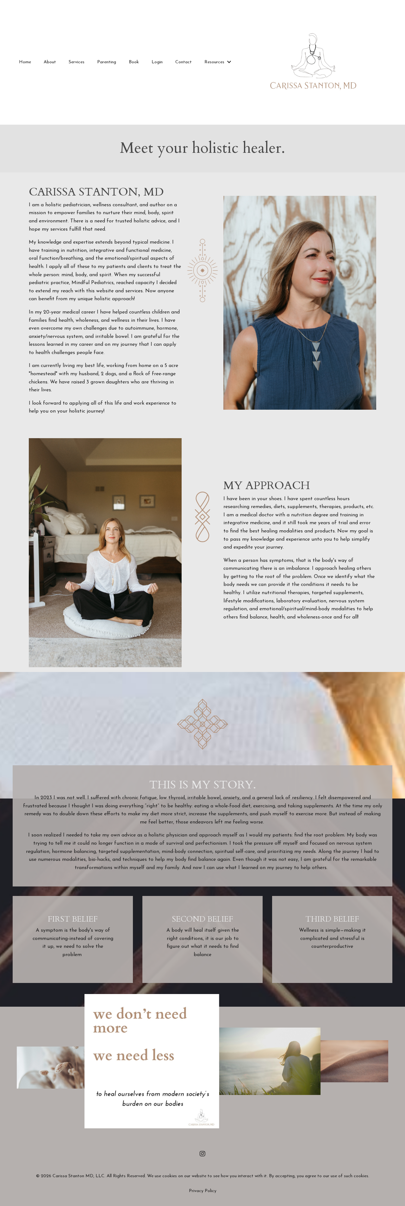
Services (76, 62)
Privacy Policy (202, 1191)
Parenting (106, 62)
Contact (183, 62)
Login (157, 62)
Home (25, 62)
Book (134, 62)
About (50, 62)
